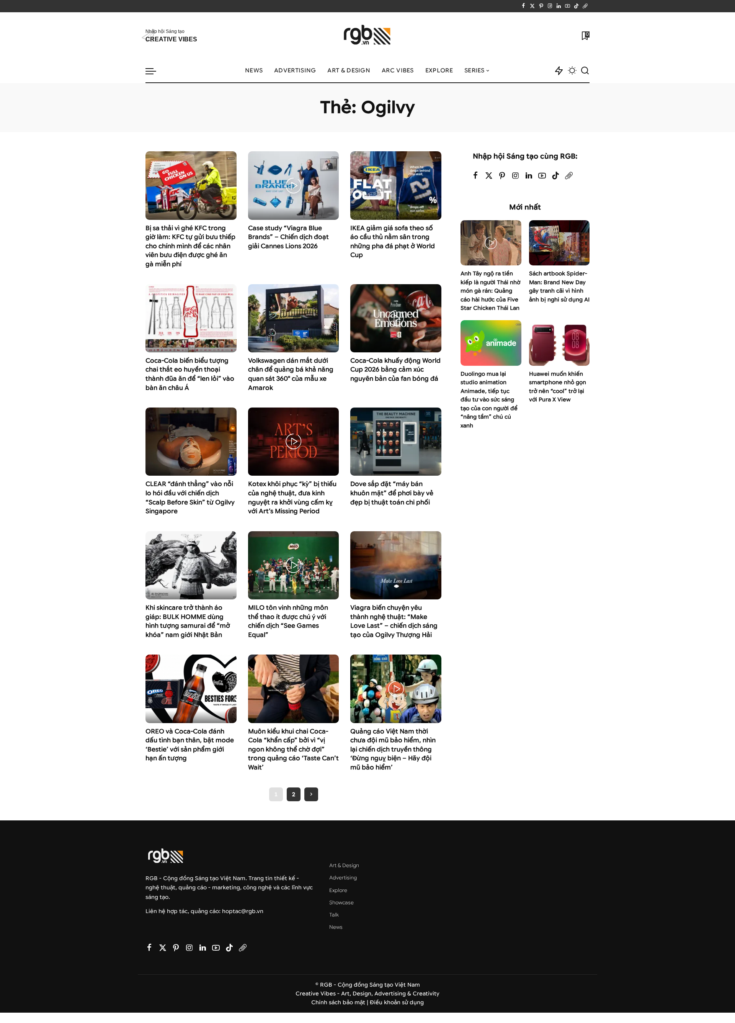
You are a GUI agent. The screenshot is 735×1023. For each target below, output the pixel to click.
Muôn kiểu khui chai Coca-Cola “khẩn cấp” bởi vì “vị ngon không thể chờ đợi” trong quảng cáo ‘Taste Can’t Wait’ (293, 749)
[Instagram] (550, 6)
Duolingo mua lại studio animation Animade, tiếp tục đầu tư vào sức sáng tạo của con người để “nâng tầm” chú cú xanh (489, 400)
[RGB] (367, 36)
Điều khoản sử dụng (397, 1002)
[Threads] (585, 6)
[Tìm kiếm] (585, 70)
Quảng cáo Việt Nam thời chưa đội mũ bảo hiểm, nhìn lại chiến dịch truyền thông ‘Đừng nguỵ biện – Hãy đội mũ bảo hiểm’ (393, 749)
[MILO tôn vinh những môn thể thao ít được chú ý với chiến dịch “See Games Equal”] (293, 565)
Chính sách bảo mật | (340, 1002)
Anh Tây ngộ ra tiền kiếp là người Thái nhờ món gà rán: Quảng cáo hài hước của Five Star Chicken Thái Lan (490, 290)
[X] (532, 6)
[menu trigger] (154, 70)
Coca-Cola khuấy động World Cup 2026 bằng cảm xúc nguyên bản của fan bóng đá (395, 369)
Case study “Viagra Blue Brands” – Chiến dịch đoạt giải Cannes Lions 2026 (288, 237)
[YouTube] (567, 6)
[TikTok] (576, 6)
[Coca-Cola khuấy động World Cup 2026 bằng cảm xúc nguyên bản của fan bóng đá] (395, 318)
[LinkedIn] (558, 6)
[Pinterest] (541, 6)
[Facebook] (523, 6)
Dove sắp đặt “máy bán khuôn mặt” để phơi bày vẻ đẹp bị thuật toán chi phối (391, 493)
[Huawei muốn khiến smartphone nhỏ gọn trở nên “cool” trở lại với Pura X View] (559, 343)
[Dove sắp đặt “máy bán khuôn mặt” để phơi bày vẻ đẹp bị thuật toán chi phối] (395, 442)
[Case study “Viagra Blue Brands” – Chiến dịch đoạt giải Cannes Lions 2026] (293, 185)
